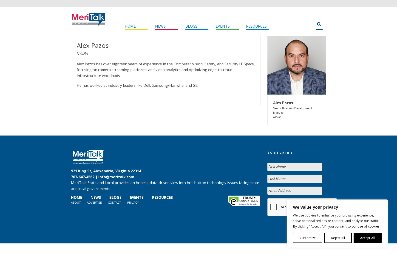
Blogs (191, 26)
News (160, 26)
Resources (256, 26)
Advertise (94, 202)
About (76, 202)
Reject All (338, 238)
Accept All (367, 238)
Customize (308, 238)
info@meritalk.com (116, 176)
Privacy (133, 202)
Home (130, 26)
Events (223, 26)
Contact (114, 202)
